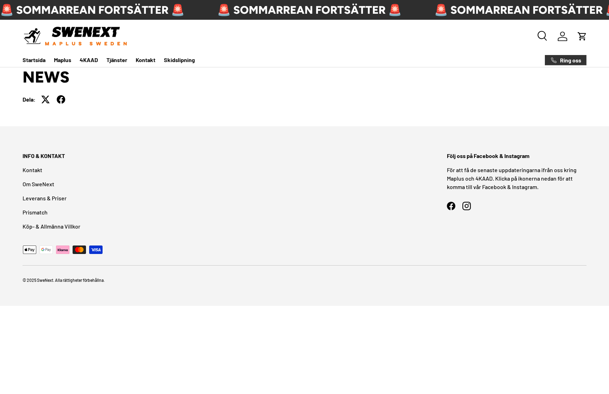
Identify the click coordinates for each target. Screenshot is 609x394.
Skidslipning (179, 59)
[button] (582, 36)
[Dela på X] (45, 99)
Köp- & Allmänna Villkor (51, 226)
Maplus (62, 59)
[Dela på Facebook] (61, 99)
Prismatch (35, 212)
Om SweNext (38, 184)
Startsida (34, 59)
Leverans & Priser (45, 198)
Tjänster (116, 59)
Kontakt (145, 59)
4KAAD (89, 59)
